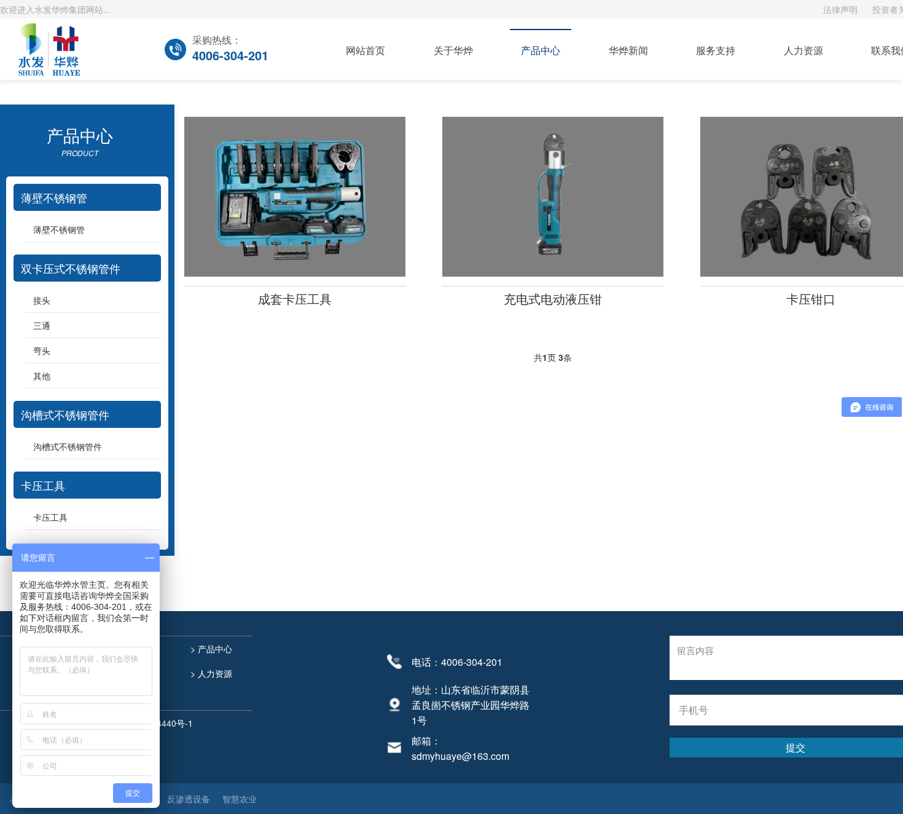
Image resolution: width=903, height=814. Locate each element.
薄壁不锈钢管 (54, 197)
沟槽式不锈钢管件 (65, 414)
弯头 (41, 350)
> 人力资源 (210, 673)
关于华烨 (453, 50)
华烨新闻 (628, 50)
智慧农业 (239, 798)
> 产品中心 (210, 648)
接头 (41, 300)
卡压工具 (43, 485)
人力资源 (803, 50)
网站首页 (365, 50)
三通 (41, 325)
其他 (41, 375)
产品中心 (540, 50)
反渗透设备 (188, 798)
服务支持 (715, 50)
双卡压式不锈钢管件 (70, 268)
